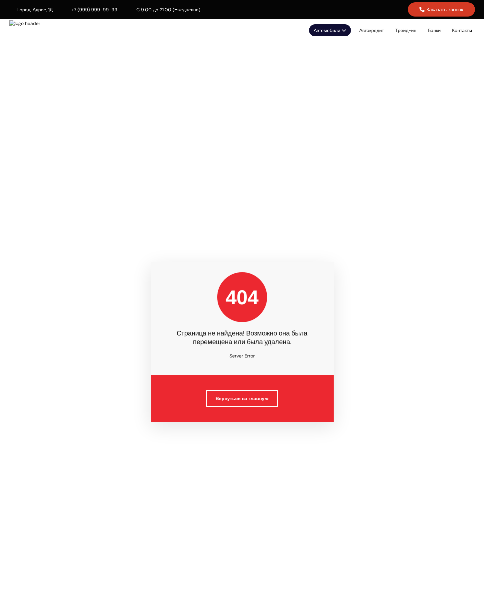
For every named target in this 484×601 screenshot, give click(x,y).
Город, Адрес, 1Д (35, 10)
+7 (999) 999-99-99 (94, 10)
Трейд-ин (405, 30)
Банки (434, 30)
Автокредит (371, 30)
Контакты (462, 30)
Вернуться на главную (242, 398)
